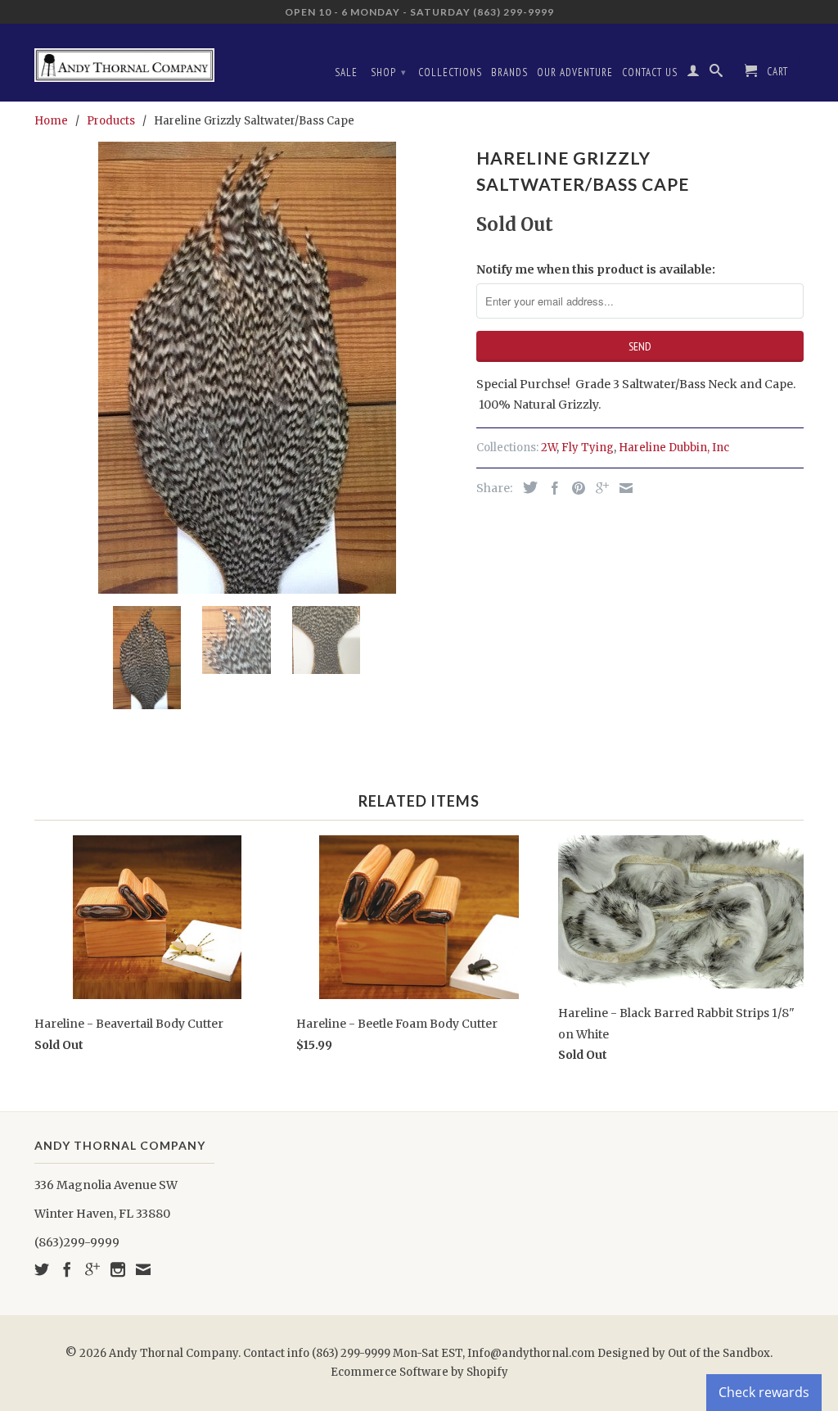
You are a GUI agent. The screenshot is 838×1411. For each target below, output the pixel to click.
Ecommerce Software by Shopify (419, 1372)
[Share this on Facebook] (550, 488)
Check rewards (764, 1392)
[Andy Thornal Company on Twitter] (41, 1269)
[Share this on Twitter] (526, 487)
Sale (346, 72)
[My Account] (694, 74)
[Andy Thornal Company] (124, 59)
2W (548, 448)
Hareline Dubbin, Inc (674, 448)
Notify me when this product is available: (595, 269)
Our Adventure (575, 72)
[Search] (716, 74)
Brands (509, 72)
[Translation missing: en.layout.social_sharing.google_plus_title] (598, 488)
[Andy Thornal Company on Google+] (92, 1269)
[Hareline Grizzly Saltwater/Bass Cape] (247, 368)
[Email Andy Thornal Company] (143, 1269)
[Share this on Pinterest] (574, 488)
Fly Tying (587, 448)
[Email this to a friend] (622, 488)
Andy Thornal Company (173, 1353)
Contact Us (650, 72)
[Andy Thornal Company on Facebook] (67, 1269)
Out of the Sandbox (719, 1353)
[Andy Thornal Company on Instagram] (117, 1269)
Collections (450, 72)
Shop (389, 72)
